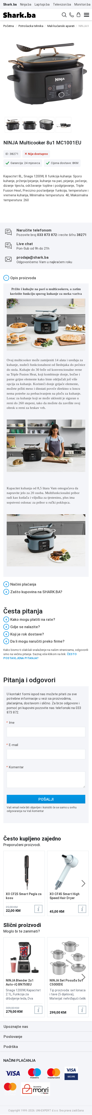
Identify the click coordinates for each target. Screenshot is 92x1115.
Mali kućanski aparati (61, 26)
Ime (11, 723)
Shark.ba (10, 4)
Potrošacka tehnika (31, 26)
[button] (83, 883)
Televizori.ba (62, 4)
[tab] (46, 278)
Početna (8, 26)
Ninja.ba (25, 4)
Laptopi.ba (42, 4)
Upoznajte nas (16, 1026)
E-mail (12, 745)
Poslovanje (13, 1036)
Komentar (15, 767)
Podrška (11, 1046)
